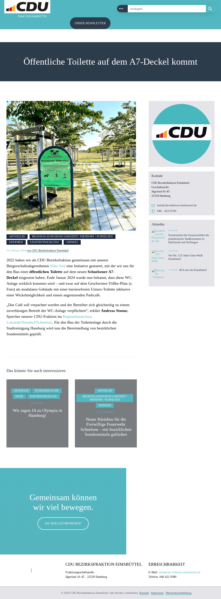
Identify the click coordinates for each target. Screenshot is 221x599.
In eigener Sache (47, 390)
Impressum (157, 592)
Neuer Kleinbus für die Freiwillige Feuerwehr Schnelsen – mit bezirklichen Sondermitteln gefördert (106, 427)
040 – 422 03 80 (166, 210)
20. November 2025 (105, 412)
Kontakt (144, 592)
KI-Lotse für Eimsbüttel (193, 270)
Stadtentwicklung (44, 242)
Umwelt (72, 242)
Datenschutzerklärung (178, 592)
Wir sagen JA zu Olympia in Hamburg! (37, 413)
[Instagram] (200, 35)
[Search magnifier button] (211, 8)
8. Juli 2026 (173, 231)
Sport (19, 396)
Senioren (16, 242)
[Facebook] (210, 35)
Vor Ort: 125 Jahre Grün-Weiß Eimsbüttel (185, 257)
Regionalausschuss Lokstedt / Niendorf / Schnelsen (72, 236)
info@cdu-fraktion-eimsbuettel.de (177, 205)
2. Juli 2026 (173, 270)
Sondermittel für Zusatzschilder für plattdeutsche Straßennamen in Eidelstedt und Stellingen (188, 238)
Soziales (105, 405)
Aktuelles (17, 236)
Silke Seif (57, 266)
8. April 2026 (36, 403)
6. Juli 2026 (173, 251)
